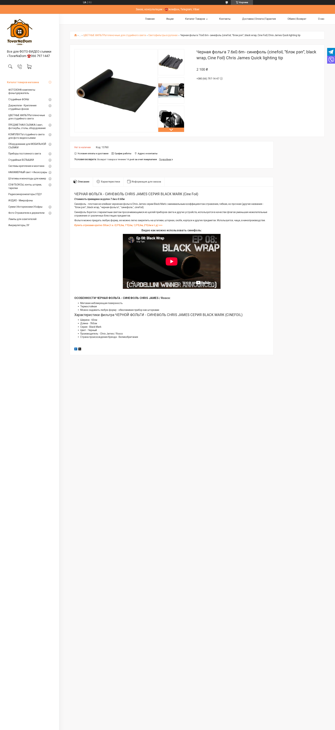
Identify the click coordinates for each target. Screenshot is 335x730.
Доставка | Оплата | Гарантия (259, 18)
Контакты (224, 18)
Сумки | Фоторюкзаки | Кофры (25, 206)
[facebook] (75, 349)
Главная (150, 18)
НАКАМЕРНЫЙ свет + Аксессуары (27, 172)
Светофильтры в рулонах (163, 35)
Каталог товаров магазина (23, 82)
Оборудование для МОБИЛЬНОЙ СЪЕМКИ (27, 146)
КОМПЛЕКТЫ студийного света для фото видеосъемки (26, 136)
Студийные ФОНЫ (18, 99)
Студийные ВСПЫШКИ (21, 159)
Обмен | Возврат (297, 18)
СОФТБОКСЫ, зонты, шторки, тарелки (25, 186)
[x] (79, 349)
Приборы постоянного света (24, 153)
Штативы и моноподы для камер (27, 178)
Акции (170, 18)
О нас (321, 18)
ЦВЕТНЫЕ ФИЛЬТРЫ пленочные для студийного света (26, 117)
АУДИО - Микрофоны (20, 200)
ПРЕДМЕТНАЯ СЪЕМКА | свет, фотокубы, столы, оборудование (27, 126)
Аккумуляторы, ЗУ (18, 225)
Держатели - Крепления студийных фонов (22, 107)
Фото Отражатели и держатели (26, 212)
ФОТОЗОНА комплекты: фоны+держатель (22, 91)
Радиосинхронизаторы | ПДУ (25, 194)
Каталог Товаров (195, 18)
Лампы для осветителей (22, 219)
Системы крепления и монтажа (26, 166)
